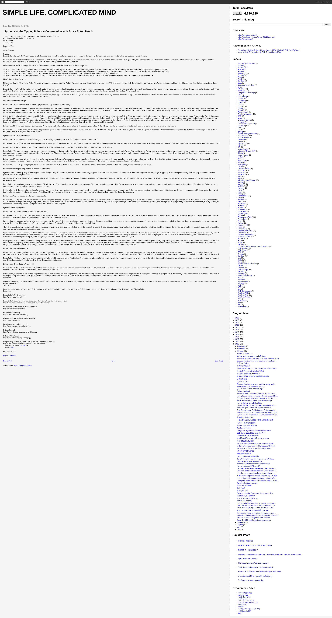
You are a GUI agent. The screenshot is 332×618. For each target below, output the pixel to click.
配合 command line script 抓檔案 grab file (252, 510)
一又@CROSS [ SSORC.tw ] (249, 609)
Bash (240, 77)
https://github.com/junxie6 (247, 35)
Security (241, 244)
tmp (239, 258)
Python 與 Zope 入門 (245, 353)
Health (240, 141)
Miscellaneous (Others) (246, 180)
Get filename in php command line (251, 580)
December (241, 346)
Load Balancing (243, 169)
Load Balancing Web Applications (249, 461)
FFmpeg (241, 122)
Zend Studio (242, 307)
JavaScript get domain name (247, 483)
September (241, 522)
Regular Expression (245, 231)
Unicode (241, 268)
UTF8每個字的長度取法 (245, 451)
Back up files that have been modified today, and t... (256, 384)
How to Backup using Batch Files (249, 403)
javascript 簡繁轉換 (244, 485)
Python (11, 347)
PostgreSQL (242, 209)
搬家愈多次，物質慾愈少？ (248, 550)
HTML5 (240, 145)
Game (240, 128)
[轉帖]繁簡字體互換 (244, 454)
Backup (241, 75)
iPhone (240, 153)
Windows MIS (243, 295)
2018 (237, 320)
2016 (237, 325)
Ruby (240, 240)
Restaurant (242, 233)
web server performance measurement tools (253, 464)
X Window (241, 301)
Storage (241, 254)
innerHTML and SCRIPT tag (247, 498)
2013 (237, 332)
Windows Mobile (244, 297)
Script (240, 242)
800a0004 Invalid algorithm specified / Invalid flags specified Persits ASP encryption (269, 554)
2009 (237, 342)
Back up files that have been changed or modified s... (257, 361)
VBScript (241, 274)
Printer (240, 215)
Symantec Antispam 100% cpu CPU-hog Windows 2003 (258, 358)
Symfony (241, 256)
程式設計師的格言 (243, 366)
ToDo (240, 260)
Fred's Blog (242, 599)
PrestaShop (242, 213)
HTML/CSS (242, 143)
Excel (240, 118)
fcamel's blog (243, 595)
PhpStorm (241, 204)
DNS (239, 104)
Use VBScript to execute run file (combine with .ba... (256, 505)
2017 (237, 323)
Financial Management (246, 124)
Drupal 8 (241, 110)
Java (239, 159)
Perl (239, 198)
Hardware (241, 139)
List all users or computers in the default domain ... (256, 473)
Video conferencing (245, 275)
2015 (237, 327)
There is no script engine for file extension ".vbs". (255, 508)
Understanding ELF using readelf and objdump (255, 576)
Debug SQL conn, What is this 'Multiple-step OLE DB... (257, 481)
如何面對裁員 (242, 379)
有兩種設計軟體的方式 (245, 417)
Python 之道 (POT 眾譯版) (247, 426)
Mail (239, 176)
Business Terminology (246, 85)
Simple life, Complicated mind (59, 12)
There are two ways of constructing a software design (257, 368)
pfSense (241, 200)
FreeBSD (241, 126)
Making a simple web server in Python (251, 356)
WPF (240, 299)
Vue (239, 289)
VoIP (239, 285)
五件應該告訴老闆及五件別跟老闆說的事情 (253, 376)
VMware (241, 283)
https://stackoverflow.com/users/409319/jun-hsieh (256, 37)
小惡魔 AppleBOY (244, 611)
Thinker (240, 607)
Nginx (240, 192)
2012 (237, 334)
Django (240, 102)
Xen (239, 303)
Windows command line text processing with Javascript (257, 515)
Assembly (241, 73)
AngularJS (242, 67)
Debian (240, 99)
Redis (240, 227)
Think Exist (242, 605)
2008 (237, 344)
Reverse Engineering (245, 235)
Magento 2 (242, 174)
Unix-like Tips (243, 270)
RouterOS (241, 239)
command (241, 91)
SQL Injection (243, 248)
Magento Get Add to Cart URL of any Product (255, 545)
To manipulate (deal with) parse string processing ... (256, 513)
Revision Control (244, 237)
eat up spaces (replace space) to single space (254, 448)
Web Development (245, 291)
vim (239, 277)
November (241, 349)
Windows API (243, 293)
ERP (239, 116)
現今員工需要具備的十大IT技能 (248, 374)
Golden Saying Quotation (247, 134)
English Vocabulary (245, 114)
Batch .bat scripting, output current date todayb (254, 401)
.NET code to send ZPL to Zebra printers (253, 563)
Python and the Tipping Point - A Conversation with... (256, 405)
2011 (237, 337)
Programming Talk (244, 217)
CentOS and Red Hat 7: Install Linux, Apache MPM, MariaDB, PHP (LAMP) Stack (269, 50)
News (240, 190)
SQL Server (242, 250)
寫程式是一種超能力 (245, 541)
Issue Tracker (243, 155)
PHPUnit (241, 205)
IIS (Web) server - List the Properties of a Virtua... (255, 459)
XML (239, 305)
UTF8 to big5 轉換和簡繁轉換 (248, 456)
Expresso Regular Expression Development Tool (255, 493)
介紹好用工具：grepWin (246, 496)
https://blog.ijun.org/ (245, 39)
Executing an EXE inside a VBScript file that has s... (257, 394)
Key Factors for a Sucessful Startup (250, 386)
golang (240, 132)
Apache (241, 69)
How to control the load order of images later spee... (256, 503)
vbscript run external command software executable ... (257, 396)
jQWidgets (242, 165)
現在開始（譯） (243, 491)
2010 (237, 339)
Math (240, 178)
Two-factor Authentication (247, 264)
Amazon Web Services (246, 64)
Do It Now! (241, 488)
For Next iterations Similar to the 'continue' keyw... (255, 444)
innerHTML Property (244, 501)
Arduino (241, 71)
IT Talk (240, 157)
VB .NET (241, 272)
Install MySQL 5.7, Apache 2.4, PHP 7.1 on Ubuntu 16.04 (259, 52)
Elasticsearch (243, 112)
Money (240, 182)
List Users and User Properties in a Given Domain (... (257, 468)
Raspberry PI (243, 225)
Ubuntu (240, 266)
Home (113, 361)
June (239, 530)
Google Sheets (243, 137)
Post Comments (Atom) (23, 366)
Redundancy (242, 229)
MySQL (241, 186)
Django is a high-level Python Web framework (254, 431)
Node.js (241, 194)
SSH (239, 252)
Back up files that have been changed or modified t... (257, 398)
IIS (239, 147)
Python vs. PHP (243, 382)
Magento (241, 172)
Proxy (240, 221)
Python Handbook (243, 391)
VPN (239, 287)
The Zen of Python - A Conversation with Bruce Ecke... (257, 412)
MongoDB (241, 184)
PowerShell (242, 211)
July (239, 527)
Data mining (242, 97)
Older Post (219, 361)
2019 (237, 318)
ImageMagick (243, 149)
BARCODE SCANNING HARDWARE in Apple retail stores (260, 572)
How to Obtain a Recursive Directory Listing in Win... (256, 478)
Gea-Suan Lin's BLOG (246, 601)
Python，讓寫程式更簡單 (246, 423)
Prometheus (242, 219)
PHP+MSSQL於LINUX (245, 441)
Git (239, 130)
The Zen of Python (244, 428)
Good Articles (243, 135)
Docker (240, 106)
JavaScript (242, 161)
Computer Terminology (246, 93)
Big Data (241, 81)
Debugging (242, 100)
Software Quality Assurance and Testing (253, 246)
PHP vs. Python (243, 363)
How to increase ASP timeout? (248, 466)
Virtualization (243, 281)
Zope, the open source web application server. (254, 408)
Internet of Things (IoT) (246, 151)
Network (241, 188)
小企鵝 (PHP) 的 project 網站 (248, 435)
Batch (240, 79)
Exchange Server (244, 120)
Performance (242, 196)
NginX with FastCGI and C (248, 559)
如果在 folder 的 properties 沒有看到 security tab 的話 (257, 476)
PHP (239, 202)
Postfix (240, 207)
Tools (240, 262)
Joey (239, 613)
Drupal (240, 108)
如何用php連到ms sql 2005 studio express (253, 438)
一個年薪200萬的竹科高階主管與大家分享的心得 (255, 420)
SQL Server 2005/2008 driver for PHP (251, 433)
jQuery (240, 163)
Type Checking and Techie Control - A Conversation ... (257, 410)
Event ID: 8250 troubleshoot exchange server (254, 520)
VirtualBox (242, 279)
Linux (240, 167)
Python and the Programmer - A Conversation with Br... (257, 415)
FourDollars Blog (244, 597)
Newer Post (7, 361)
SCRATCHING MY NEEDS (248, 603)
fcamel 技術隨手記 (245, 593)
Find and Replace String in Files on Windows (253, 518)
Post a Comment (9, 356)
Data (239, 95)
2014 (237, 330)
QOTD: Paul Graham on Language (250, 389)
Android (241, 65)
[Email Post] (26, 345)
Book (240, 83)
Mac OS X (242, 170)
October (240, 351)
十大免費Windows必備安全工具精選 (250, 371)
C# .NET (241, 89)
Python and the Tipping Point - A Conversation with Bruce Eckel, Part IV (49, 31)
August (240, 525)
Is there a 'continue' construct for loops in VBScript (256, 446)
